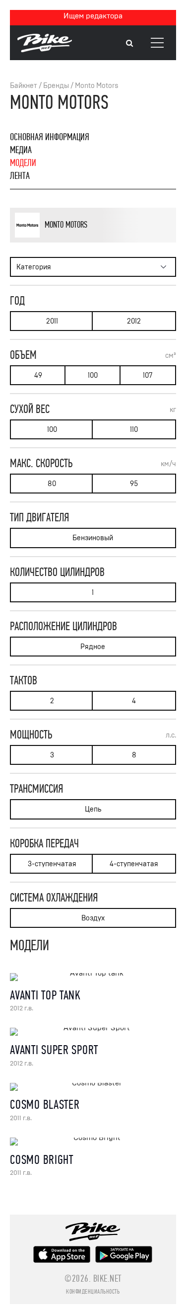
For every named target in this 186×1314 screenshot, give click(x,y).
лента (20, 175)
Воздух (93, 918)
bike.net (107, 1278)
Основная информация (49, 137)
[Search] (129, 43)
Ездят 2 (69, 241)
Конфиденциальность (93, 1292)
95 (134, 484)
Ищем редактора (93, 15)
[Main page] (44, 49)
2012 (134, 321)
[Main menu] (157, 43)
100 (93, 375)
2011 (52, 321)
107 (148, 375)
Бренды (56, 86)
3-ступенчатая (52, 864)
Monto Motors (97, 86)
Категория (33, 267)
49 (38, 375)
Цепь (93, 809)
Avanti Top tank (45, 995)
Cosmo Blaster (44, 1104)
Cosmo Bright (41, 1159)
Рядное (92, 647)
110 (134, 429)
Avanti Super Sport (54, 1050)
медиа (21, 150)
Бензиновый (92, 538)
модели (23, 162)
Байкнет (23, 86)
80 (52, 484)
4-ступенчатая (134, 864)
